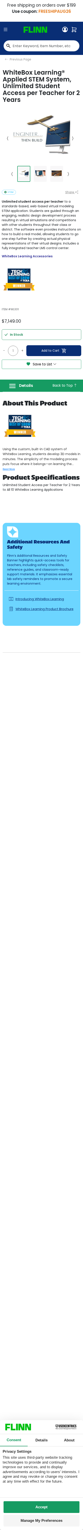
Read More (9, 469)
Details (26, 385)
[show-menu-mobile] (5, 29)
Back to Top (62, 385)
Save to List (42, 364)
